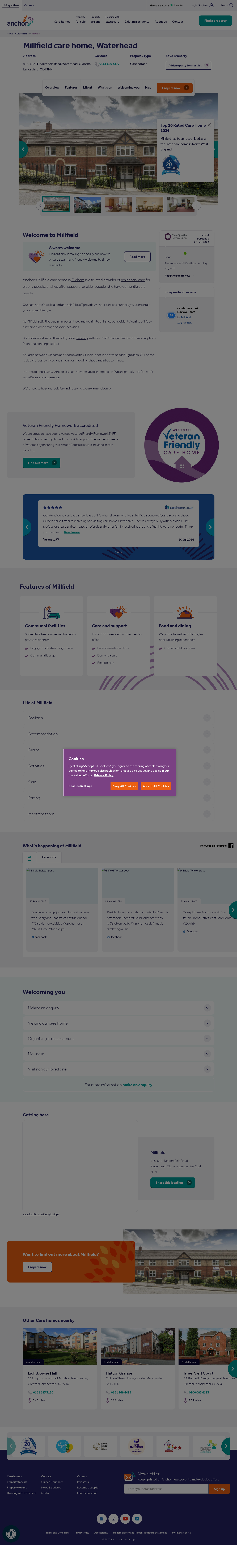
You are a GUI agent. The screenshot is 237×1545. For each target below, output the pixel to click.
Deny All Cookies (124, 786)
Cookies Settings (80, 785)
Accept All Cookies (156, 786)
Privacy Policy (103, 775)
